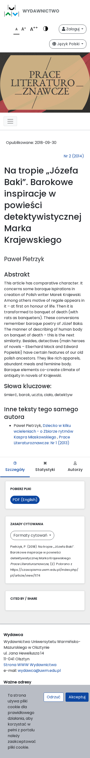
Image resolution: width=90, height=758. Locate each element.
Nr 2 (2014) (74, 156)
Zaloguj (72, 29)
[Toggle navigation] (10, 121)
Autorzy (75, 469)
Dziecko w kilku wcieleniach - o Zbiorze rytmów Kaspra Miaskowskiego (43, 431)
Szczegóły (15, 469)
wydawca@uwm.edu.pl (39, 670)
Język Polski (68, 44)
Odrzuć (53, 697)
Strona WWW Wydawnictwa (30, 665)
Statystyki (45, 469)
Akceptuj (77, 697)
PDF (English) (24, 499)
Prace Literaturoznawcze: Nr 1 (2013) (42, 440)
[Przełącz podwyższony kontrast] (45, 29)
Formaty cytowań (30, 535)
